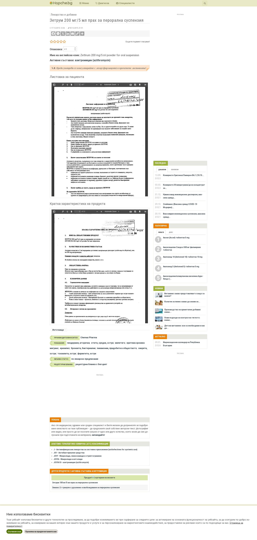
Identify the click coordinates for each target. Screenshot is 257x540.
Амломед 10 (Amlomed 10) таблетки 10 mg (182, 257)
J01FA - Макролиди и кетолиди (68, 459)
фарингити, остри (87, 353)
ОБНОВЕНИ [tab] (174, 170)
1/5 (51, 42)
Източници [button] (58, 330)
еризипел (64, 348)
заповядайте (98, 435)
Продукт (88, 478)
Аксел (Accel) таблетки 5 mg (176, 238)
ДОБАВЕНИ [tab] (162, 170)
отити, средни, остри (102, 343)
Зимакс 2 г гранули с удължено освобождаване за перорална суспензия (86, 487)
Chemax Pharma (88, 337)
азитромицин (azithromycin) (92, 60)
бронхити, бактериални (83, 348)
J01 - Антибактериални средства (69, 453)
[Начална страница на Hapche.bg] (61, 4)
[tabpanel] (180, 196)
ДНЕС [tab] (171, 232)
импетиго (120, 343)
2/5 (54, 42)
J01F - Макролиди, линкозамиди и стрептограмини (77, 456)
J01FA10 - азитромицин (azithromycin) (71, 462)
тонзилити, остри (67, 353)
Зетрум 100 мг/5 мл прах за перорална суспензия (75, 483)
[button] (84, 3)
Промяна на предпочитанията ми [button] (41, 531)
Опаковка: (56, 49)
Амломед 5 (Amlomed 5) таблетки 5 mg (181, 266)
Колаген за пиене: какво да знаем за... (182, 302)
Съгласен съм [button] (14, 531)
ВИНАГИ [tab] (161, 232)
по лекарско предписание (84, 359)
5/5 (64, 42)
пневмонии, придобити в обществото (117, 348)
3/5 (57, 42)
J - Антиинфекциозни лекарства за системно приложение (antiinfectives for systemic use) (95, 449)
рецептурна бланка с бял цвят (91, 364)
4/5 (61, 42)
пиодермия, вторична (78, 343)
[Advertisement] (100, 395)
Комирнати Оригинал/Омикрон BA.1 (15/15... (183, 175)
